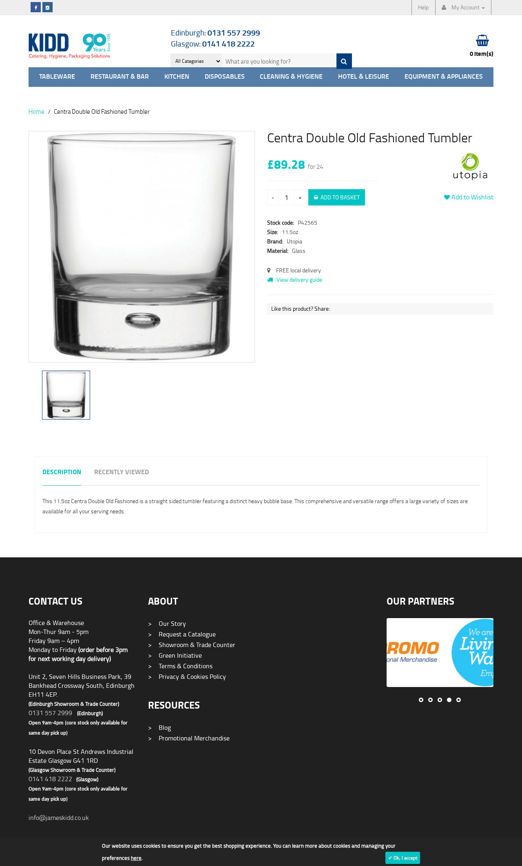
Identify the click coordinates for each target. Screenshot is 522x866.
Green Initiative (175, 655)
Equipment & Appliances (444, 76)
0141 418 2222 (50, 778)
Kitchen (176, 76)
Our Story (167, 623)
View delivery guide (298, 279)
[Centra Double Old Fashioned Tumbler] (142, 246)
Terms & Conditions (180, 665)
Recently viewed (121, 472)
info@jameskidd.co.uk (59, 817)
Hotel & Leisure (363, 76)
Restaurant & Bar (120, 76)
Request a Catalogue (182, 634)
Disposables (225, 76)
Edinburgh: (215, 32)
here (136, 858)
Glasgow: (213, 43)
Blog (159, 727)
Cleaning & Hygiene (291, 76)
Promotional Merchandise (189, 737)
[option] (142, 251)
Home (36, 111)
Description (61, 472)
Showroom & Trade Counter (191, 644)
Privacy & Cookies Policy (187, 676)
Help (423, 7)
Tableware (57, 76)
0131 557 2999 (50, 712)
